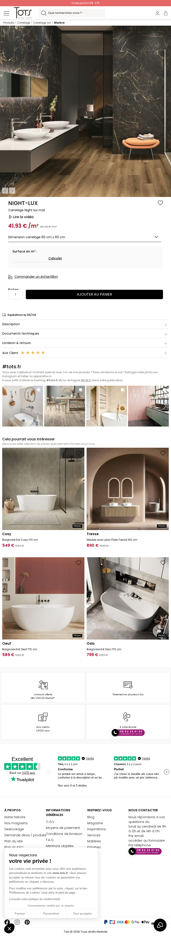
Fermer (20, 913)
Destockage (14, 829)
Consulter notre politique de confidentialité (34, 899)
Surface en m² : (24, 251)
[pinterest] (27, 922)
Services (93, 835)
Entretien (94, 847)
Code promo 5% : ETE (85, 3)
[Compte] (157, 13)
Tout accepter (82, 913)
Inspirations (96, 829)
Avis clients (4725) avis (43, 728)
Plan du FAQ (13, 847)
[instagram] (17, 922)
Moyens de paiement (63, 828)
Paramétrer (51, 913)
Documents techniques (20, 333)
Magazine (95, 823)
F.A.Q (49, 840)
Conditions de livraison (64, 834)
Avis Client (10, 353)
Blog (90, 817)
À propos (12, 810)
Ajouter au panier (94, 294)
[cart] (165, 13)
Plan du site (13, 841)
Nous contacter (143, 810)
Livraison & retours (16, 343)
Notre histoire (14, 817)
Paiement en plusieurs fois (128, 694)
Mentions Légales (59, 846)
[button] (9, 928)
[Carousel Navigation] (9, 191)
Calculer (55, 258)
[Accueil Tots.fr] (23, 12)
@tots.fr (86, 380)
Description (11, 324)
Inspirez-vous (99, 810)
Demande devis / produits (25, 835)
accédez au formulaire (146, 840)
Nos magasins (16, 823)
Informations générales (58, 812)
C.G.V (50, 822)
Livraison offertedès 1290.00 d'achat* (43, 696)
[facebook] (7, 922)
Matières (94, 841)
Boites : (14, 289)
